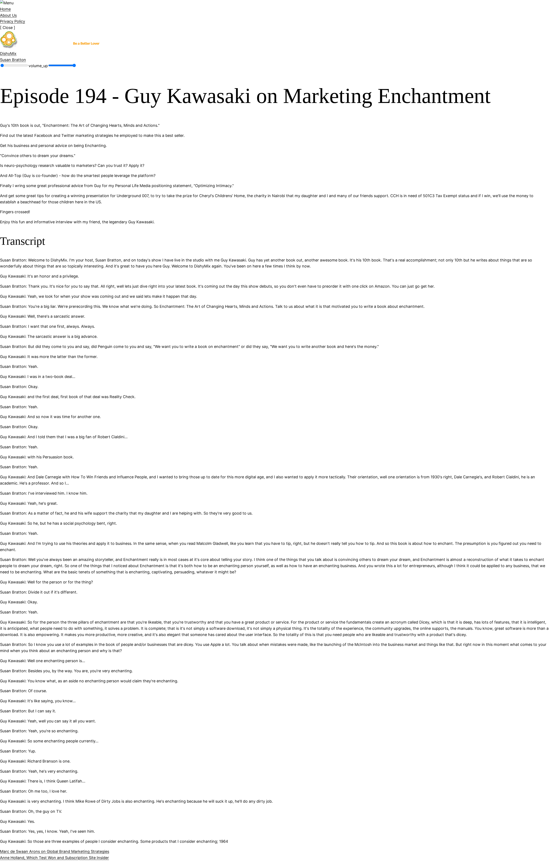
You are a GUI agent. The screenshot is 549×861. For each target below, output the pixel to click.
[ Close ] (7, 27)
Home (5, 9)
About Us (8, 15)
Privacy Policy (12, 21)
